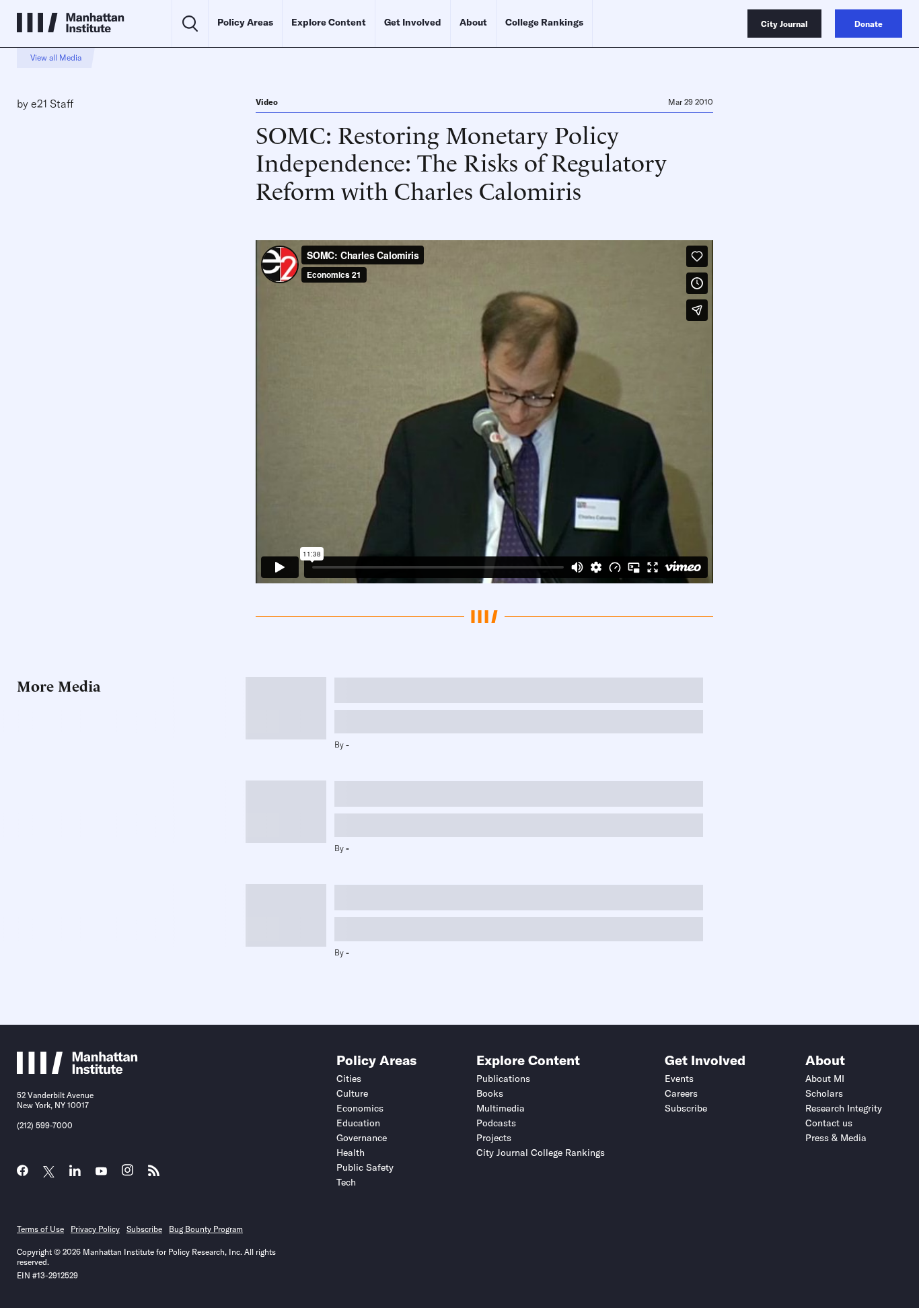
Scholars (824, 1093)
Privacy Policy (95, 1229)
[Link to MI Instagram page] (127, 1173)
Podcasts (496, 1123)
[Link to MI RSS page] (153, 1173)
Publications (503, 1079)
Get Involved (412, 22)
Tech (346, 1182)
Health (350, 1153)
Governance (361, 1138)
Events (679, 1079)
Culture (352, 1093)
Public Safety (365, 1167)
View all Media (55, 57)
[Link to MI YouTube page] (101, 1171)
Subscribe (686, 1108)
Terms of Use (40, 1229)
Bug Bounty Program (206, 1229)
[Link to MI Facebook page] (22, 1173)
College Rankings (544, 22)
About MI (824, 1079)
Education (358, 1123)
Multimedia (500, 1108)
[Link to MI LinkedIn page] (75, 1173)
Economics (359, 1108)
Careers (681, 1093)
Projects (493, 1138)
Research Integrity (843, 1108)
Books (489, 1093)
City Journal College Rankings (540, 1153)
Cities (348, 1079)
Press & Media (836, 1138)
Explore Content (328, 22)
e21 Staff (52, 103)
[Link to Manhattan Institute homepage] (77, 1070)
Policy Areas (245, 22)
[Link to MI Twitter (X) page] (48, 1171)
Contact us (828, 1123)
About (473, 22)
